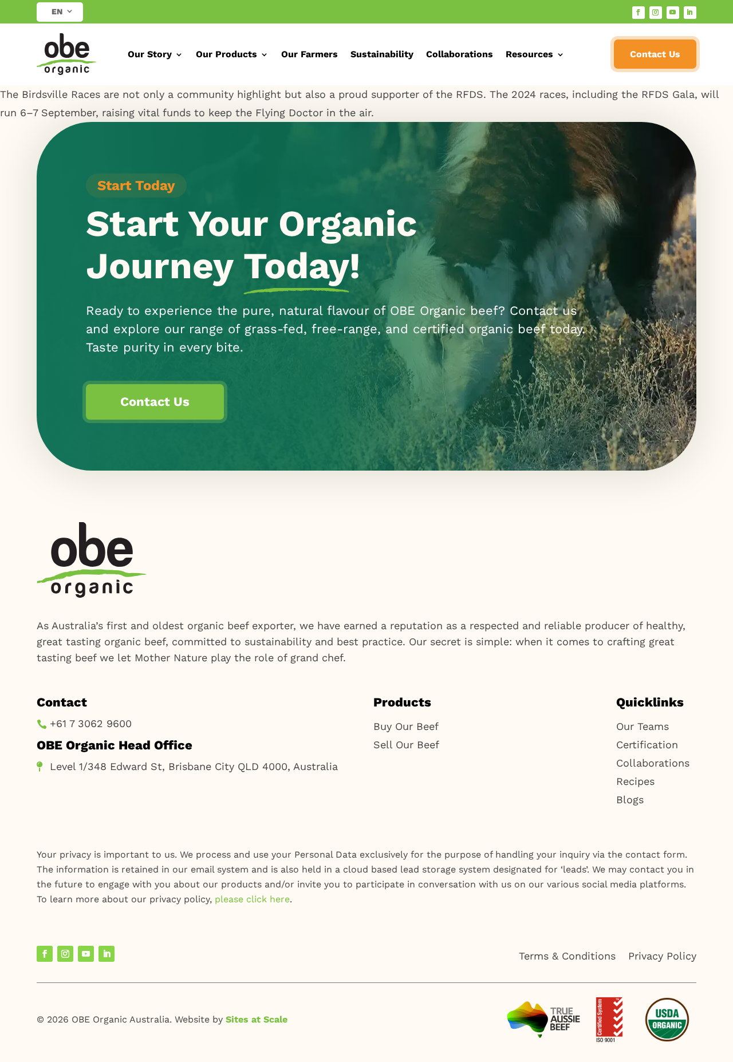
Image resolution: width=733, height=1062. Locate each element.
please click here (252, 899)
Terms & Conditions (567, 956)
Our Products (226, 54)
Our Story (150, 54)
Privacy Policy (662, 956)
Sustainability (381, 54)
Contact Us (655, 54)
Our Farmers (309, 54)
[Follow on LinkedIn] (690, 12)
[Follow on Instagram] (655, 12)
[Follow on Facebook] (638, 12)
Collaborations (459, 54)
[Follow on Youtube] (673, 12)
